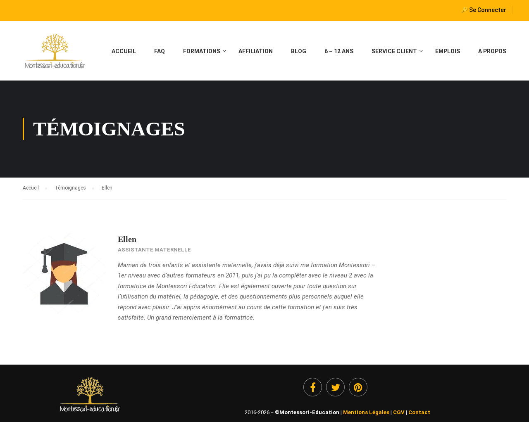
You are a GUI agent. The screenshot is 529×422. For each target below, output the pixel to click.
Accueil (124, 51)
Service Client (394, 51)
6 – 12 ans (338, 51)
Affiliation (255, 51)
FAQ (159, 51)
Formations (201, 51)
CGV (399, 412)
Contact (419, 412)
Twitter (335, 387)
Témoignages (70, 188)
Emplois (447, 51)
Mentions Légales (366, 412)
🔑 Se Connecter (483, 10)
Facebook (312, 387)
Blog (298, 51)
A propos (492, 51)
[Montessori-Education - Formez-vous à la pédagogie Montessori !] (54, 54)
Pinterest (358, 387)
